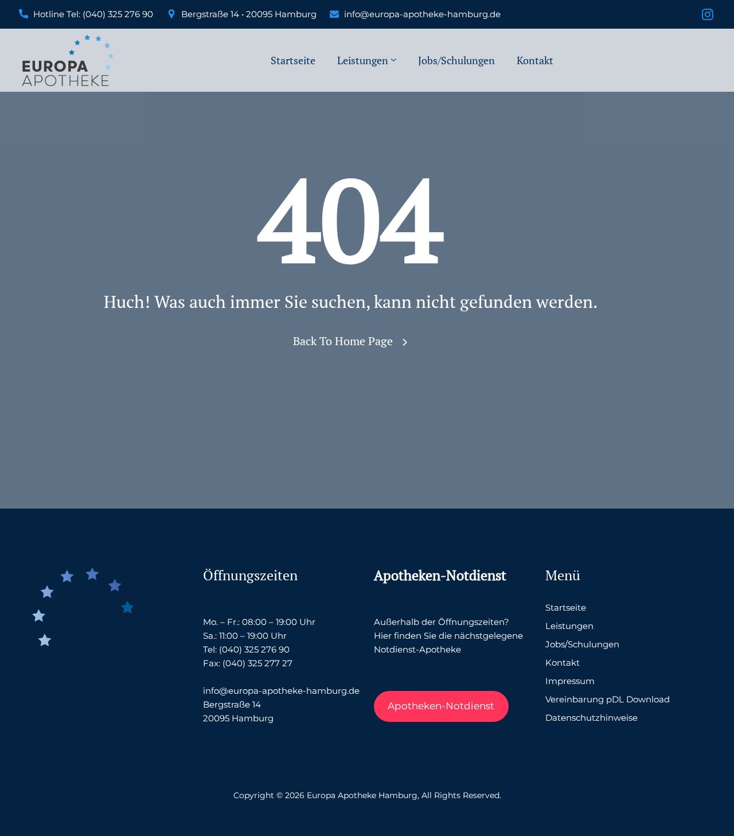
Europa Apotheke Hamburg (362, 795)
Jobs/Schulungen (456, 60)
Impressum (570, 680)
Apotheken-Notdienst (441, 706)
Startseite (293, 60)
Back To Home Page (343, 341)
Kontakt (535, 60)
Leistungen (362, 60)
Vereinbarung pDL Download (607, 699)
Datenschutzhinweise (591, 717)
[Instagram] (707, 15)
